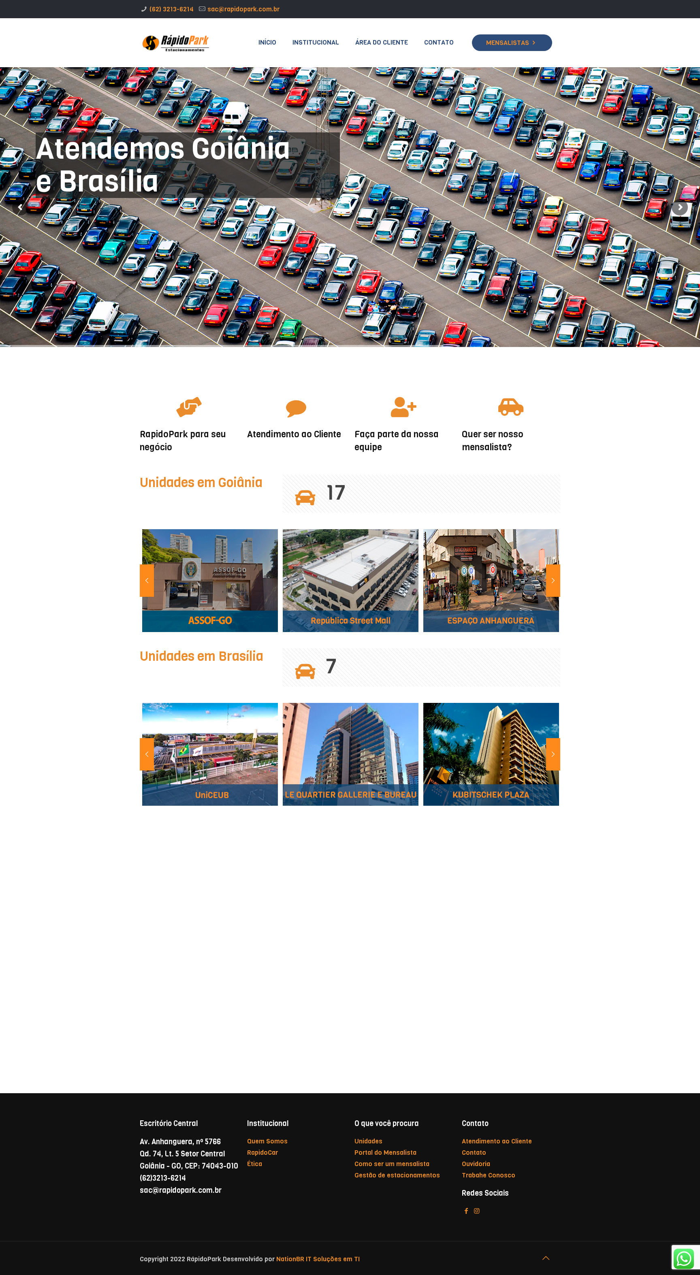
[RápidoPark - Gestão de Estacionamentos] (175, 42)
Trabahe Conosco (488, 1175)
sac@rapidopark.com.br (243, 9)
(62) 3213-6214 (171, 9)
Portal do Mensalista (385, 1152)
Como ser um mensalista (391, 1164)
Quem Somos (267, 1141)
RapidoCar (262, 1152)
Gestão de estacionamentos (397, 1175)
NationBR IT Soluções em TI (317, 1259)
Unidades (368, 1141)
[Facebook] (466, 1211)
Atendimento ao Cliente (497, 1141)
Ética (254, 1164)
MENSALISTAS (507, 42)
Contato (474, 1152)
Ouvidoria (476, 1164)
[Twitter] (476, 1211)
